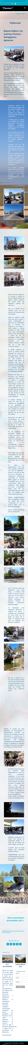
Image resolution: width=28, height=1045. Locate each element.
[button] (3, 959)
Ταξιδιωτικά (8, 932)
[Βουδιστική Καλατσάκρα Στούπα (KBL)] (20, 959)
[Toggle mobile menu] (25, 8)
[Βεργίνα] (7, 959)
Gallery (9, 957)
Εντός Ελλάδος (10, 931)
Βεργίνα (6, 957)
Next (23, 13)
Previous (18, 13)
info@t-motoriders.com (20, 1)
